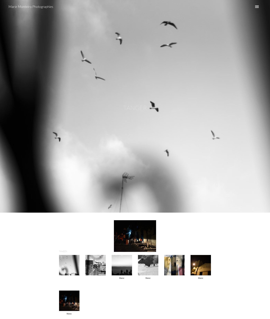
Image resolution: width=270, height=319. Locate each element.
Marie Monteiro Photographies (30, 6)
